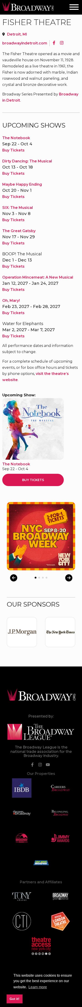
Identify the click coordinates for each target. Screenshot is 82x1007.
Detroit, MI (17, 34)
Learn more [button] (37, 987)
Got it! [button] (14, 999)
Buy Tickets (13, 150)
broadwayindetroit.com (24, 43)
